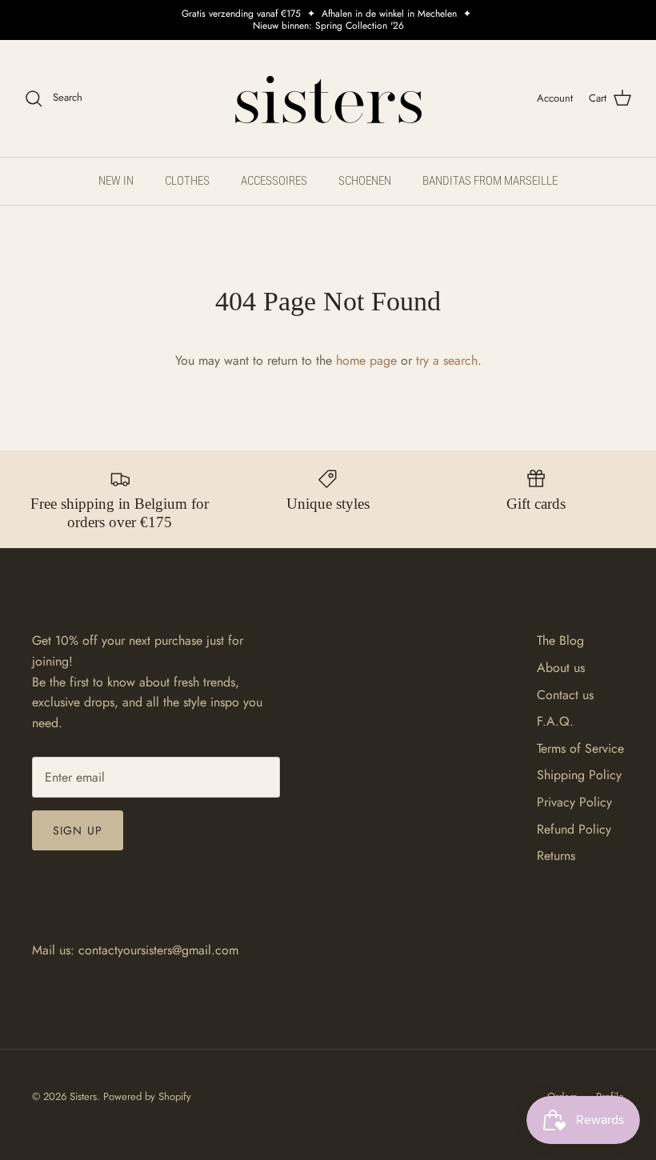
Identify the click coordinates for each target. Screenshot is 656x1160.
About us (561, 667)
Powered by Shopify (147, 1096)
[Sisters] (328, 98)
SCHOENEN (364, 181)
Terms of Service (580, 748)
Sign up (77, 830)
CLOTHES (187, 181)
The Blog (560, 640)
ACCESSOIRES (274, 181)
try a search (447, 360)
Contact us (565, 695)
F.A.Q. (555, 721)
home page (366, 360)
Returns (556, 855)
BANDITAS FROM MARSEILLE (490, 181)
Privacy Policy (574, 802)
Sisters (83, 1096)
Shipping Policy (579, 775)
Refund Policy (574, 829)
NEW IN (116, 181)
